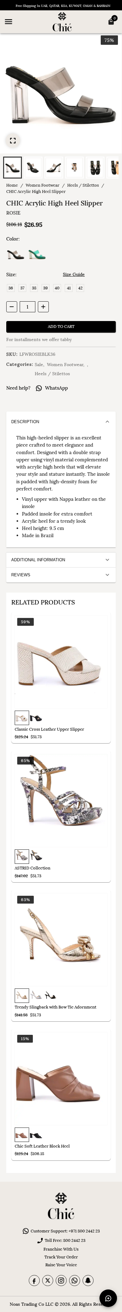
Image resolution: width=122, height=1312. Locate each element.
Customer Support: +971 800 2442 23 (65, 1231)
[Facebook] (34, 1280)
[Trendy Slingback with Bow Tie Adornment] (61, 939)
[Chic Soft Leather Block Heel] (61, 1078)
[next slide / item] (119, 166)
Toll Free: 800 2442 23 (65, 1240)
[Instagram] (61, 1280)
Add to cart (61, 326)
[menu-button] (8, 21)
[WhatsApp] (74, 1280)
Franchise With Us (61, 1249)
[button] (12, 168)
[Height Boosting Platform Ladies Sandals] (61, 800)
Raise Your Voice (61, 1265)
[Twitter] (47, 1280)
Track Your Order (61, 1257)
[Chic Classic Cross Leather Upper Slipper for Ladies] (61, 661)
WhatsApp (56, 388)
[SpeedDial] (108, 1298)
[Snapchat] (88, 1280)
